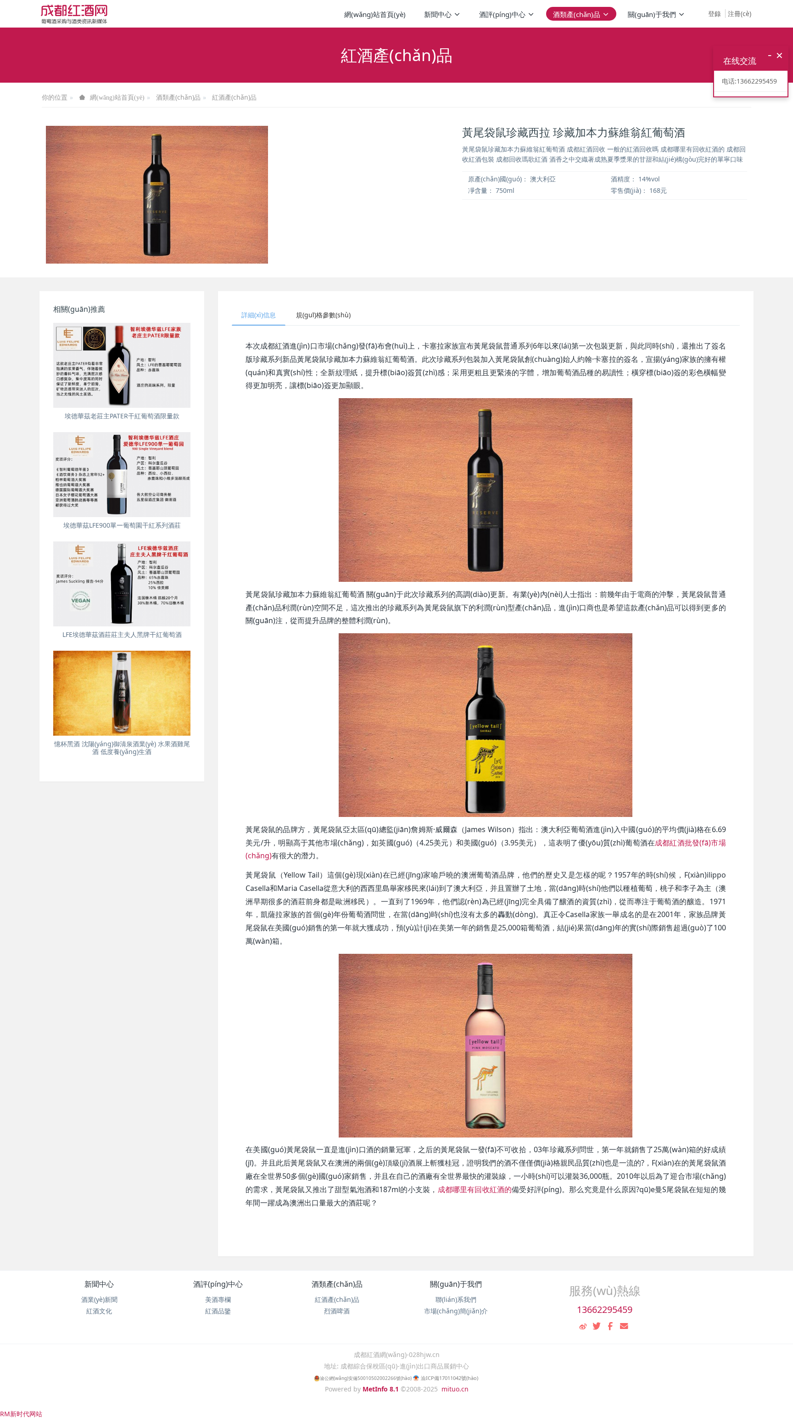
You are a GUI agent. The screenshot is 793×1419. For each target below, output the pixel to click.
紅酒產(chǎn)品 (234, 97)
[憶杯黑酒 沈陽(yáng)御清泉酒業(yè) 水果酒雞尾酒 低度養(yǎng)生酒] (121, 693)
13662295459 (604, 1309)
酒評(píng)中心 (218, 1284)
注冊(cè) (739, 13)
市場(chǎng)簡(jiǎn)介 (456, 1310)
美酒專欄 (218, 1299)
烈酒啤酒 (337, 1310)
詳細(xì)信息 (258, 314)
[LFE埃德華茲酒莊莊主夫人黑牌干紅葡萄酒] (121, 583)
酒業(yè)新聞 (99, 1299)
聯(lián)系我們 (456, 1299)
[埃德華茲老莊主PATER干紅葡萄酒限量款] (121, 365)
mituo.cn (455, 1389)
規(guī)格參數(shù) (323, 314)
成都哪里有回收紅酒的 (475, 1189)
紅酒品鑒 (218, 1310)
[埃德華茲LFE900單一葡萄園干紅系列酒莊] (121, 474)
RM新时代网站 (21, 1413)
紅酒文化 (99, 1310)
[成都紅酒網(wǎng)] (74, 14)
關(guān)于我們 (456, 1284)
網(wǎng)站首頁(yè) (375, 14)
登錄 (714, 13)
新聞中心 (99, 1284)
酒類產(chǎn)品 (178, 97)
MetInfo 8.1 (381, 1389)
